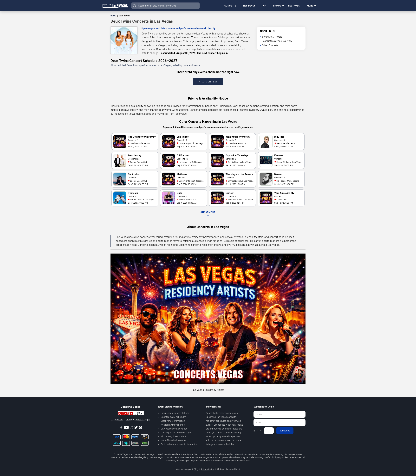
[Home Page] (115, 5)
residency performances (205, 237)
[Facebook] (121, 427)
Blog (196, 469)
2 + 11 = (257, 430)
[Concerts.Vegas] (131, 414)
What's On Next (208, 81)
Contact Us (117, 419)
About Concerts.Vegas (138, 419)
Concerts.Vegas (199, 109)
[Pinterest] (140, 428)
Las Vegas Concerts (136, 244)
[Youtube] (126, 428)
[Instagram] (131, 427)
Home (113, 16)
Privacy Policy (207, 469)
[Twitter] (136, 427)
